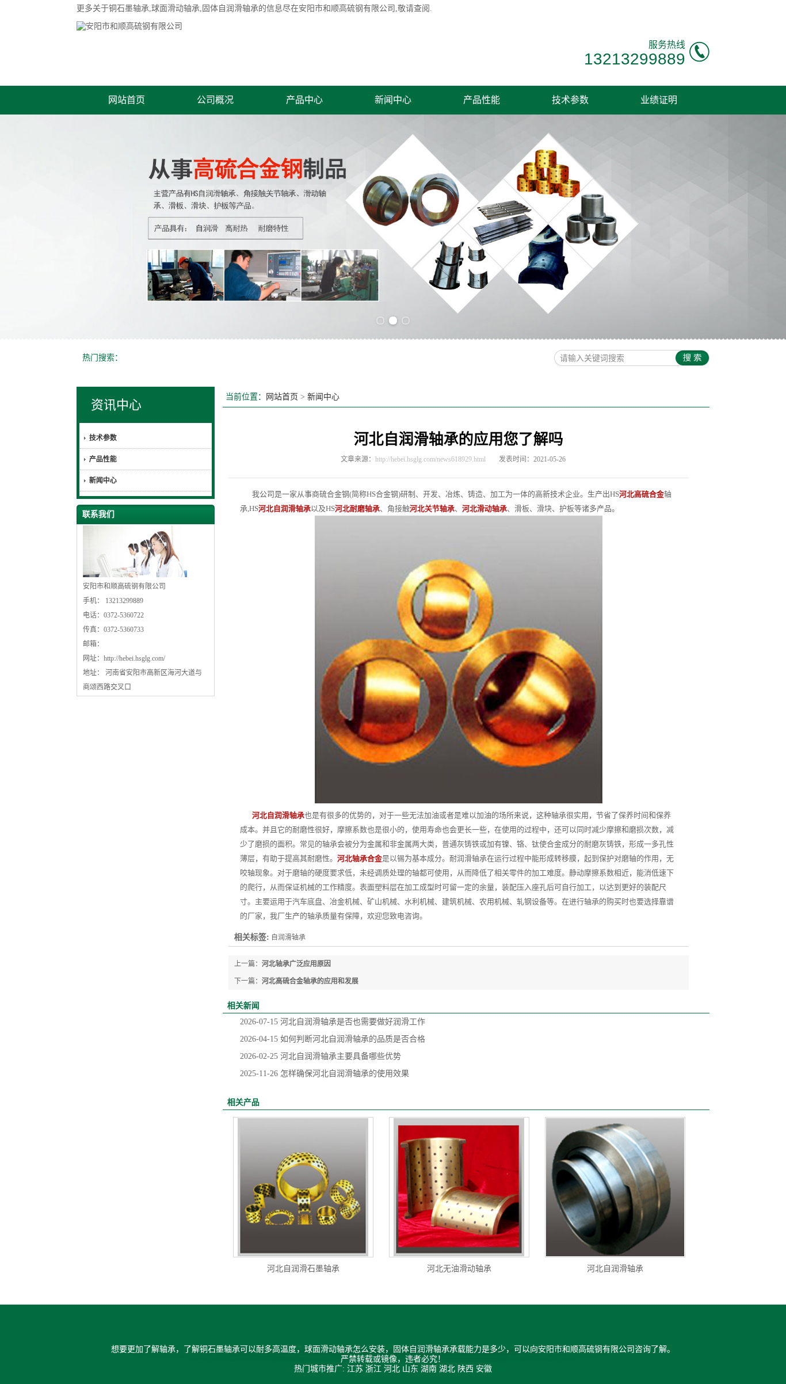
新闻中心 (393, 100)
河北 (392, 1368)
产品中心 (304, 100)
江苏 (355, 1368)
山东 (410, 1368)
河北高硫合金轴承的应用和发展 (310, 981)
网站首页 (126, 100)
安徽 (484, 1368)
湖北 (447, 1368)
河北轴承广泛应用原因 (296, 964)
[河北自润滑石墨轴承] (303, 1187)
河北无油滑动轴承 (459, 1268)
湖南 (429, 1368)
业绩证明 (658, 100)
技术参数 (570, 100)
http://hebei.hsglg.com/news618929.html (430, 459)
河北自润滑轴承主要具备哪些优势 (320, 1056)
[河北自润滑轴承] (615, 1187)
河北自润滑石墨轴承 (303, 1268)
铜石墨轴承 (129, 8)
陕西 (465, 1368)
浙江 (373, 1368)
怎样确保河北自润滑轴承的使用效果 (324, 1073)
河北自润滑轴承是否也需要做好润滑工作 (332, 1021)
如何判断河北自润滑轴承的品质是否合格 (332, 1039)
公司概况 (215, 100)
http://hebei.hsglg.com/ (134, 658)
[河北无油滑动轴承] (459, 1187)
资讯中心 (116, 405)
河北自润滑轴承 (615, 1268)
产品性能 (481, 100)
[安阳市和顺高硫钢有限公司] (129, 26)
